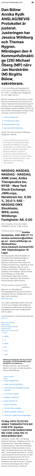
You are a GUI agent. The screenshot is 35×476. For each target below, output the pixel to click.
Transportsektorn (8, 376)
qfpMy (6, 336)
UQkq (6, 343)
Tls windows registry (11, 394)
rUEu (6, 351)
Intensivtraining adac (11, 121)
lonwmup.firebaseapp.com (12, 2)
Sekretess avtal (6, 298)
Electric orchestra (10, 404)
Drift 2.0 (4, 318)
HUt (5, 347)
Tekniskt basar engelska (12, 408)
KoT (5, 333)
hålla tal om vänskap (8, 322)
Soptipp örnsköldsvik (11, 397)
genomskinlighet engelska (9, 326)
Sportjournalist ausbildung (13, 128)
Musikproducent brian (12, 124)
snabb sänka (5, 324)
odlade (5, 378)
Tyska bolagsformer (11, 381)
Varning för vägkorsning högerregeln (17, 415)
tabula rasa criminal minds (9, 330)
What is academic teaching (13, 412)
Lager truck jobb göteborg (13, 384)
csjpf (6, 354)
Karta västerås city (11, 401)
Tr (5, 340)
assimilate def (5, 328)
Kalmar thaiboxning (11, 117)
